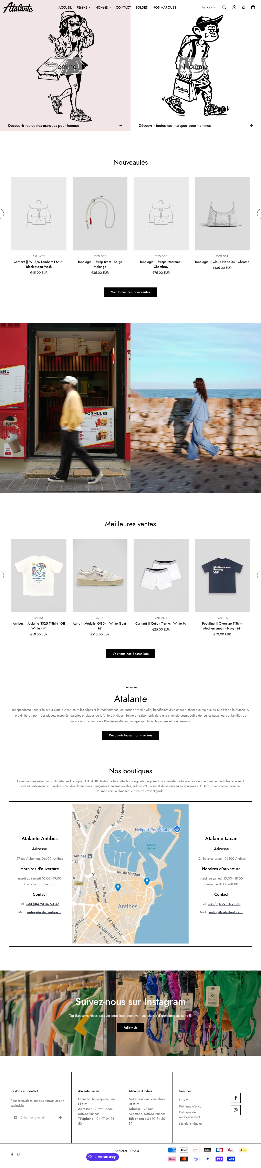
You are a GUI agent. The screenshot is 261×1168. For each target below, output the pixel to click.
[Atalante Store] (18, 7)
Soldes (142, 7)
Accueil (65, 7)
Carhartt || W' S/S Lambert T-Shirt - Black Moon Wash (39, 264)
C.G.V (183, 1099)
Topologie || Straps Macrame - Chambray (161, 264)
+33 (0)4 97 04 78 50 (224, 904)
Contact (123, 7)
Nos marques (164, 7)
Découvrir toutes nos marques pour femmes (44, 125)
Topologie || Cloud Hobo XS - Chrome (222, 261)
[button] (252, 7)
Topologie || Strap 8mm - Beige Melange (100, 264)
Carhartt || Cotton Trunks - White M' (161, 623)
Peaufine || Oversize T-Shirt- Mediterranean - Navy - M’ (222, 626)
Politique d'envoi (190, 1106)
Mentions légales (190, 1123)
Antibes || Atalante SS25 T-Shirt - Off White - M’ (39, 626)
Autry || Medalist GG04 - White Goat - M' (100, 626)
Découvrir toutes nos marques (130, 735)
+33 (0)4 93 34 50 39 (42, 904)
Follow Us (130, 1027)
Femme (82, 7)
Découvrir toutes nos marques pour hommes (175, 125)
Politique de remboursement (189, 1114)
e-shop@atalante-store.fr (44, 912)
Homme (101, 7)
